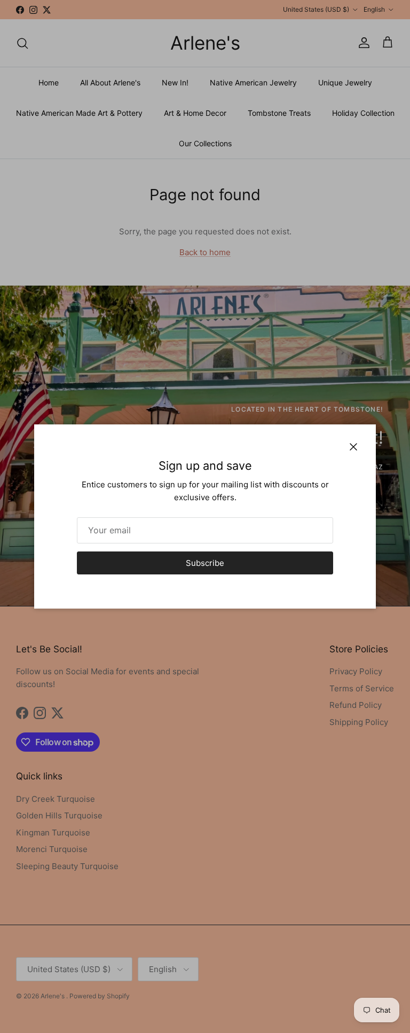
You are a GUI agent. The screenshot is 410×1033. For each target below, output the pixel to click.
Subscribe (205, 563)
